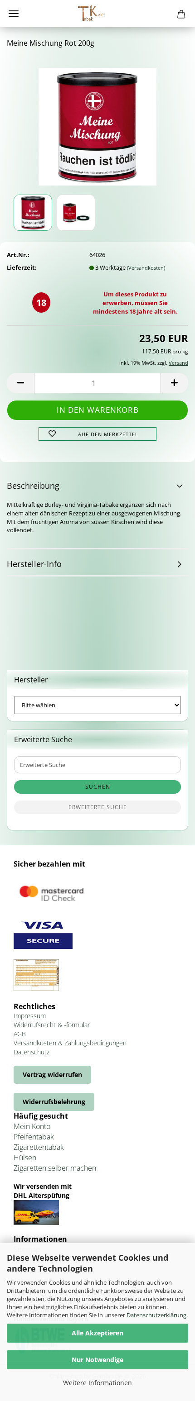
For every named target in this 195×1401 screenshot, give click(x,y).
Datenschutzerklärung (156, 1315)
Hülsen (25, 1158)
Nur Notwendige (97, 1359)
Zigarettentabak (39, 1147)
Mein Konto (32, 1126)
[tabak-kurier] (97, 13)
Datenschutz (31, 1052)
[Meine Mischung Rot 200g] (97, 123)
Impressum (30, 1015)
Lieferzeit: (22, 267)
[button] (20, 383)
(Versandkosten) (146, 267)
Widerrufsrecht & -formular (52, 1024)
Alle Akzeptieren (97, 1333)
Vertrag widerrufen (52, 1074)
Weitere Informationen (97, 1382)
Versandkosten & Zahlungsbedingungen (70, 1043)
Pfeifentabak (34, 1137)
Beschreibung (33, 485)
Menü (13, 13)
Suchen (97, 787)
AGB (20, 1033)
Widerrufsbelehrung (54, 1101)
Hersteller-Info (34, 563)
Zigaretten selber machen (55, 1168)
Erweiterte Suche (97, 807)
